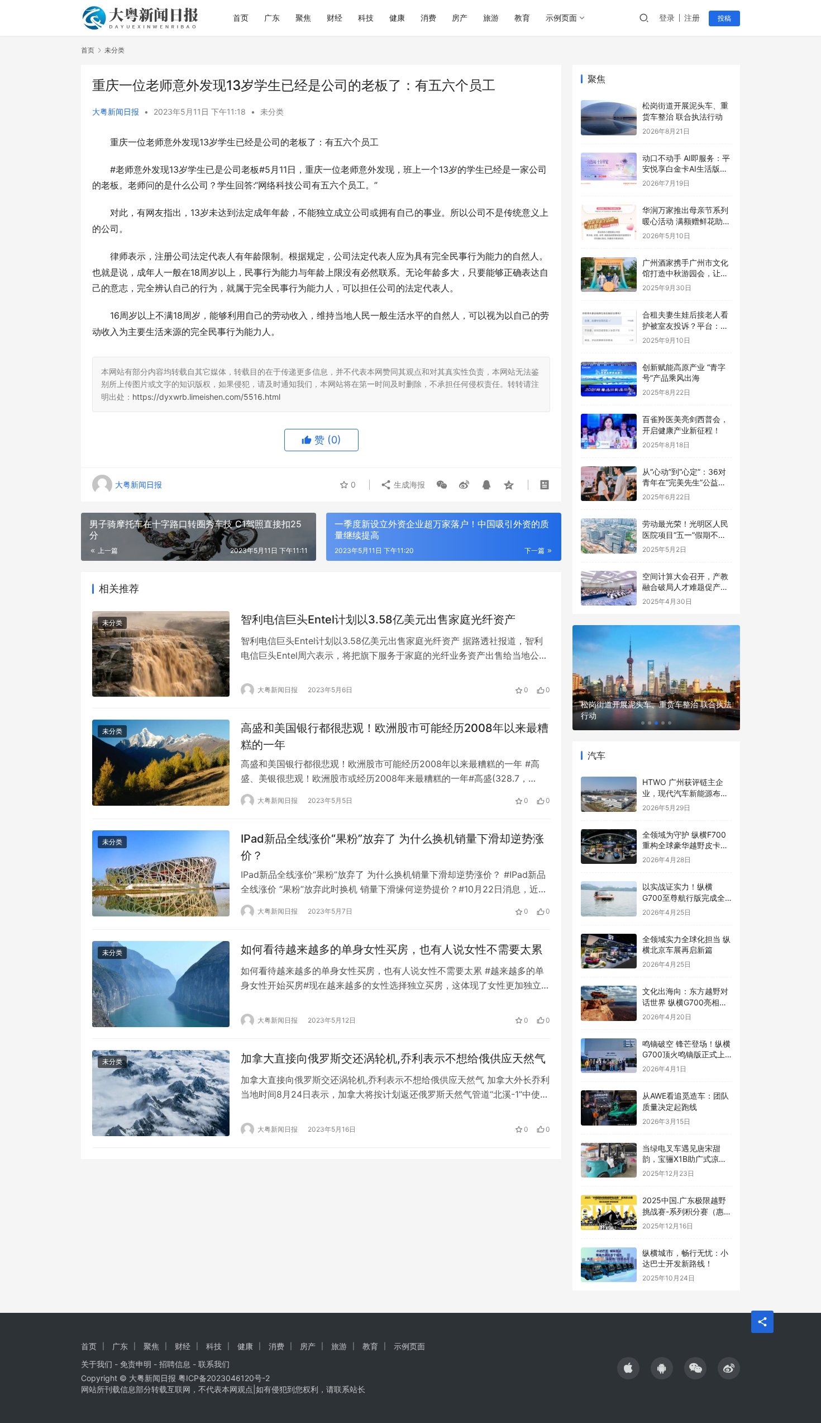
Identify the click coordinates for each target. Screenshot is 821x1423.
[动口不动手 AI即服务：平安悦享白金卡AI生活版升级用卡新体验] (609, 170)
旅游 (491, 17)
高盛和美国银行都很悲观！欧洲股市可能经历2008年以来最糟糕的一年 (394, 736)
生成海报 (408, 484)
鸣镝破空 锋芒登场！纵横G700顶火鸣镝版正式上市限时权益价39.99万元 (686, 1054)
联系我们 (214, 1364)
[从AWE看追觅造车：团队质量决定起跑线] (609, 1108)
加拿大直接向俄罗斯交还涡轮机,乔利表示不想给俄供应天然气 (393, 1058)
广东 (272, 17)
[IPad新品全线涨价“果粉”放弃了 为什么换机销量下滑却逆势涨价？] (161, 873)
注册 (692, 17)
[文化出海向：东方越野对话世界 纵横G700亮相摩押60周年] (609, 1003)
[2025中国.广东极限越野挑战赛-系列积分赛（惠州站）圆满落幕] (609, 1212)
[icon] (628, 1368)
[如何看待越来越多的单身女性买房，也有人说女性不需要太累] (161, 984)
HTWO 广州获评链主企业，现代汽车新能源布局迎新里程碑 (685, 793)
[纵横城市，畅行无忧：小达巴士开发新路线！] (609, 1265)
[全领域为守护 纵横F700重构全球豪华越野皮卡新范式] (609, 846)
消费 (428, 17)
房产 (459, 17)
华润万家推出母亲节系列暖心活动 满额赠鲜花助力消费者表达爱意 (686, 221)
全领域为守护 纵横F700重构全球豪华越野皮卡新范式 (685, 845)
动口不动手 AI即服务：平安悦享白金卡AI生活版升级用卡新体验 (686, 169)
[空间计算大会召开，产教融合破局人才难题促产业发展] (609, 588)
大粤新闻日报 (115, 111)
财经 (334, 17)
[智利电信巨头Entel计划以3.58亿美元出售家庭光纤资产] (161, 654)
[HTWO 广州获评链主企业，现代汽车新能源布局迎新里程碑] (609, 794)
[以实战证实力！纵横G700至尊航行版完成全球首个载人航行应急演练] (609, 898)
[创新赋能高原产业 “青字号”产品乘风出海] (609, 379)
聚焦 (303, 17)
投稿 (724, 18)
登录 (667, 17)
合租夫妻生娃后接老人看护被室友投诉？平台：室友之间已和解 (685, 325)
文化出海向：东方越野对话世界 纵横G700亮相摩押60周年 (685, 1002)
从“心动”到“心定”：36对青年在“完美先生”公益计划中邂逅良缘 (684, 482)
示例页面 (561, 17)
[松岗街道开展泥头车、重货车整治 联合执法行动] (609, 117)
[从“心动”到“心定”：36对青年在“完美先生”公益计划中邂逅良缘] (609, 484)
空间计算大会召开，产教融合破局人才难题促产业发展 (685, 587)
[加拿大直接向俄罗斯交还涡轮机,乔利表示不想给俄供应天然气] (161, 1093)
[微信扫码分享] (442, 485)
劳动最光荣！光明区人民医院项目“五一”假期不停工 (685, 534)
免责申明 (135, 1364)
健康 (397, 17)
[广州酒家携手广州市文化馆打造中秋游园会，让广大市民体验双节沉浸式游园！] (609, 274)
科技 (366, 17)
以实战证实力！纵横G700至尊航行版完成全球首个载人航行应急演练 (685, 897)
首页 (241, 17)
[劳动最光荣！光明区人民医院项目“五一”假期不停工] (609, 536)
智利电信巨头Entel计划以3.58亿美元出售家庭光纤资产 (378, 619)
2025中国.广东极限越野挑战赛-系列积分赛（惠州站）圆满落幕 (687, 1211)
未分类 (272, 111)
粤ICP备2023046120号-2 (224, 1378)
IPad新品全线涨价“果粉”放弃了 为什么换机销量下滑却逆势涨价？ (392, 847)
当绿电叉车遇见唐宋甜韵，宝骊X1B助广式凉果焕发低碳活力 (684, 1159)
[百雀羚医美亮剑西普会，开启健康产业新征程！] (609, 431)
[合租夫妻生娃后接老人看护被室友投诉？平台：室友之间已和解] (609, 326)
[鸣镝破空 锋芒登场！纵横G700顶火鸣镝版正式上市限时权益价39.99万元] (609, 1056)
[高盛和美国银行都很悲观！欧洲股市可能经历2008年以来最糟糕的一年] (161, 763)
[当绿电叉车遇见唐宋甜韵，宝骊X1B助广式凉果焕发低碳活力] (609, 1160)
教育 (522, 17)
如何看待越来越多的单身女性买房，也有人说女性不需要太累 (391, 949)
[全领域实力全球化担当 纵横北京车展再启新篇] (609, 951)
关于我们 (96, 1364)
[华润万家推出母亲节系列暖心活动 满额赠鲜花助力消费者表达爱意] (609, 222)
